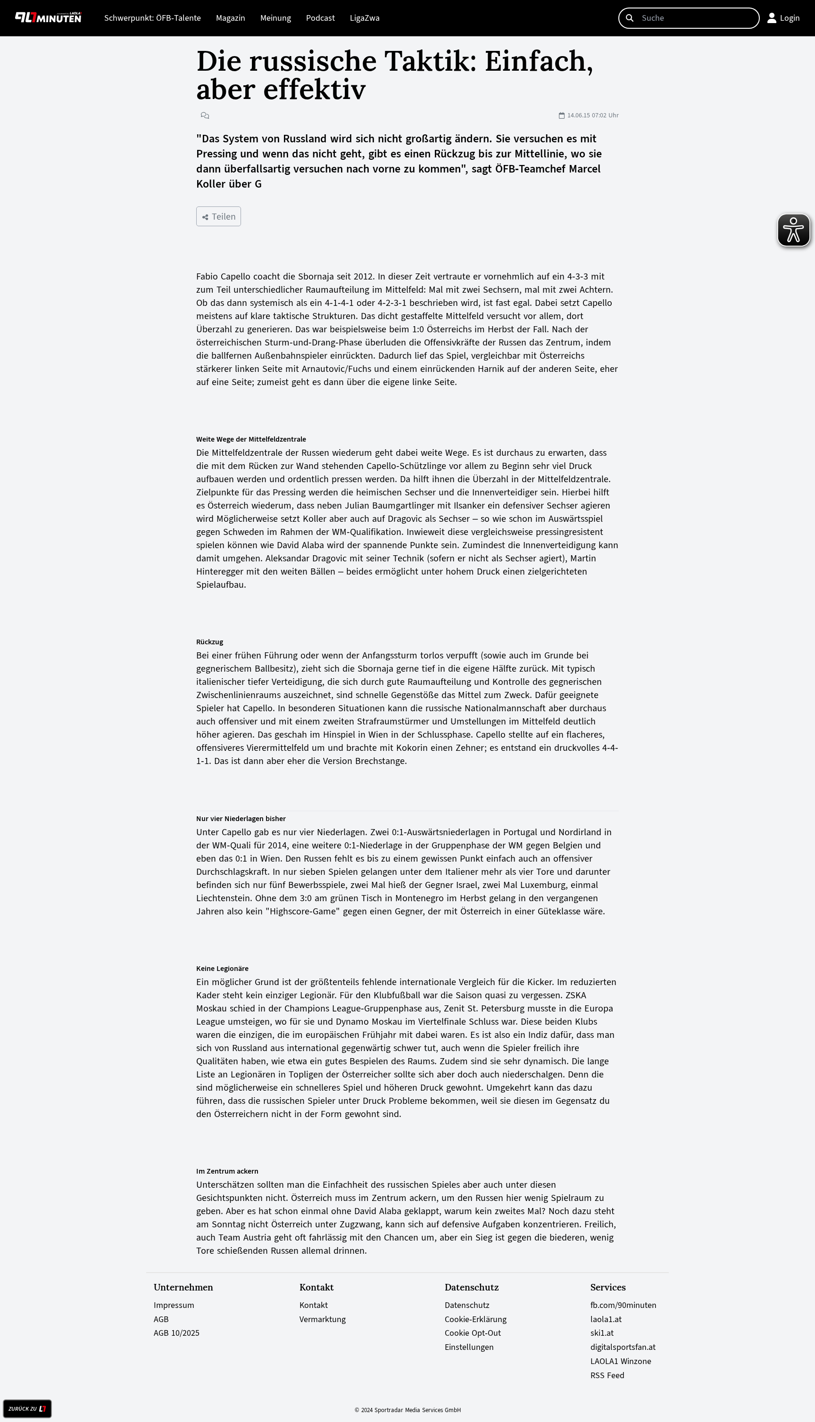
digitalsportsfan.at (623, 1347)
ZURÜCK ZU (22, 1409)
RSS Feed (607, 1375)
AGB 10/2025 (177, 1333)
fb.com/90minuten (623, 1305)
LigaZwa (365, 18)
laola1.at (606, 1319)
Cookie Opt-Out (473, 1333)
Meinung (275, 18)
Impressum (174, 1305)
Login (790, 18)
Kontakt (313, 1305)
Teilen (222, 216)
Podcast (320, 18)
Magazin (230, 18)
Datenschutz (467, 1305)
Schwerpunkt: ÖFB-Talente (152, 18)
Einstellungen (469, 1347)
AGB (161, 1319)
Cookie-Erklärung (476, 1319)
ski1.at (602, 1333)
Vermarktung (322, 1319)
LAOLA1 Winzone (620, 1361)
